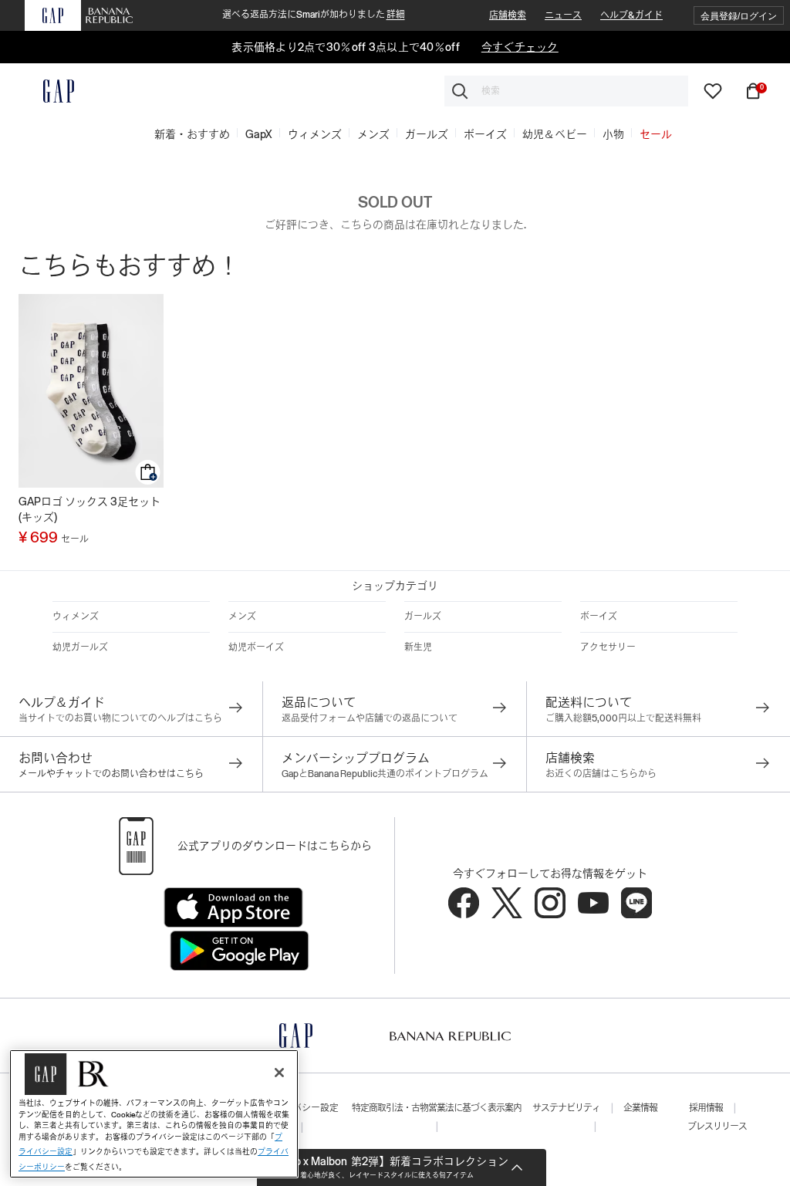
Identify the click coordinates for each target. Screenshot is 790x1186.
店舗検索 (507, 15)
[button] (738, 16)
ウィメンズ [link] (315, 134)
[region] (154, 1113)
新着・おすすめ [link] (192, 134)
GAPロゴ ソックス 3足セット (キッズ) (89, 509)
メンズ (242, 616)
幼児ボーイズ (256, 647)
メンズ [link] (373, 134)
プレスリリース (717, 1126)
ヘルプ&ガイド (631, 15)
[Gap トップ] (49, 91)
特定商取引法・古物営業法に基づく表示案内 (437, 1108)
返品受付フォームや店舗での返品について (369, 718)
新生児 (418, 647)
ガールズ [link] (426, 134)
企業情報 (640, 1108)
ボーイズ (598, 616)
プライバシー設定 (302, 1108)
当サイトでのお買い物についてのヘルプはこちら (120, 718)
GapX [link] (258, 134)
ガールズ (422, 616)
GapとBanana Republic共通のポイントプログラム (385, 774)
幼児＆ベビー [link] (554, 134)
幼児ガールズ (80, 647)
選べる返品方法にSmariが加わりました (313, 14)
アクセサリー (608, 647)
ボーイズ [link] (485, 134)
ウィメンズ (75, 616)
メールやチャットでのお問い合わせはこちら (111, 774)
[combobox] (566, 91)
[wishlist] (713, 90)
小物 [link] (613, 134)
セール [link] (656, 134)
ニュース (563, 15)
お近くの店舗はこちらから (601, 774)
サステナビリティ (566, 1108)
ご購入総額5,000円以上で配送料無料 (623, 718)
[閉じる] (279, 1073)
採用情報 (706, 1108)
